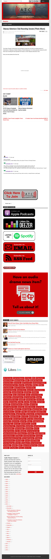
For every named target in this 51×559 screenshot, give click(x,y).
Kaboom (44, 409)
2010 (7, 549)
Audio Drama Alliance (7, 383)
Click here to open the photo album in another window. (15, 88)
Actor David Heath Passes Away (14, 342)
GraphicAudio (21, 399)
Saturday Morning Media (8, 428)
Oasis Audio (29, 419)
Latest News (7, 24)
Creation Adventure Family (17, 392)
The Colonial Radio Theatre (28, 436)
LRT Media (23, 411)
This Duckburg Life (25, 443)
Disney (14, 395)
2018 (7, 495)
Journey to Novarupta (26, 409)
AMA (33, 378)
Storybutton (23, 431)
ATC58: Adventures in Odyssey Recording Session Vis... (13, 511)
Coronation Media (6, 392)
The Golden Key (38, 438)
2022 (7, 487)
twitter (32, 1)
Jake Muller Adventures (29, 407)
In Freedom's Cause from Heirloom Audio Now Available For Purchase (37, 119)
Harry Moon (20, 402)
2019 (7, 493)
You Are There (27, 448)
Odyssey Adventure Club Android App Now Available (25, 109)
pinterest (37, 1)
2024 (7, 483)
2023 (7, 485)
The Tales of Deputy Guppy (8, 443)
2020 (7, 491)
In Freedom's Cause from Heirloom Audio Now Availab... (14, 520)
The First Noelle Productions (27, 438)
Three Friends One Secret (35, 443)
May (8, 533)
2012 (7, 545)
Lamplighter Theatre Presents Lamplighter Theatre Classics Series (13, 119)
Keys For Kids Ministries (8, 411)
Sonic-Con (36, 428)
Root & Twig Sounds (20, 426)
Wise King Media (13, 448)
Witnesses (21, 448)
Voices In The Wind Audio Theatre (29, 445)
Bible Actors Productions (19, 387)
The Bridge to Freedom (39, 433)
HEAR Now (5, 402)
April (8, 535)
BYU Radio (41, 385)
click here (18, 474)
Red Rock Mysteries (25, 424)
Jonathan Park (17, 409)
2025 (7, 481)
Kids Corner (17, 411)
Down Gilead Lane (20, 395)
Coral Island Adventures (38, 390)
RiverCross (33, 424)
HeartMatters (32, 402)
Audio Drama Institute (26, 383)
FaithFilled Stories (6, 397)
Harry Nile (26, 402)
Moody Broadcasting (33, 416)
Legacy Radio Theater (20, 414)
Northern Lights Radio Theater (19, 419)
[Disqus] (25, 138)
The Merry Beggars (19, 440)
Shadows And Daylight (19, 428)
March (8, 537)
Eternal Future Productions (36, 395)
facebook (30, 1)
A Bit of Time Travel (7, 378)
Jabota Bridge (20, 407)
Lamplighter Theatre (40, 411)
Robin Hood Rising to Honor (8, 426)
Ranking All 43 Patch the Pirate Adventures (16, 329)
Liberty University (29, 414)
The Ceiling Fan (18, 436)
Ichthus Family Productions (16, 404)
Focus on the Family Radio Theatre (10, 399)
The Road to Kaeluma (35, 440)
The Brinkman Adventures (8, 436)
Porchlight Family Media (37, 421)
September (9, 525)
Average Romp (28, 385)
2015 (7, 502)
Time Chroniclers (6, 445)
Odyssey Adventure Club (21, 31)
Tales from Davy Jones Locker (32, 431)
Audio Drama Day (17, 383)
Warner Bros (40, 445)
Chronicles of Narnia (21, 390)
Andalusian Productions (18, 380)
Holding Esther (6, 404)
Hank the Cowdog (12, 402)
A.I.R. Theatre (27, 378)
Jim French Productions (7, 409)
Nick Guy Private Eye (7, 419)
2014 (7, 504)
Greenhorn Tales (40, 399)
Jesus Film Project (39, 407)
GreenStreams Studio (30, 399)
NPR (39, 416)
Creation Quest (27, 392)
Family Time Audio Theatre (29, 397)
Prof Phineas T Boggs (7, 424)
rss (39, 1)
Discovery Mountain (7, 395)
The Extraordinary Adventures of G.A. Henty (11, 438)
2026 (7, 479)
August (8, 527)
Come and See (29, 390)
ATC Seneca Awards (39, 378)
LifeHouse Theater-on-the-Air (40, 414)
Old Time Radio (6, 421)
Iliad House (25, 404)
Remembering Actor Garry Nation (14, 336)
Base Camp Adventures (7, 387)
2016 (7, 499)
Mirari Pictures (24, 416)
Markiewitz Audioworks (14, 416)
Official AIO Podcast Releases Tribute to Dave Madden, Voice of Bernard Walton (23, 323)
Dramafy (27, 395)
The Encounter (38, 436)
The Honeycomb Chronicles (8, 440)
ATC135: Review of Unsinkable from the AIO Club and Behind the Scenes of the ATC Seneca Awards (10, 110)
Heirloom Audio (40, 402)
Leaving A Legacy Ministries (8, 414)
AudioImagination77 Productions (39, 383)
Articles (13, 31)
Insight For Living (33, 404)
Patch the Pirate (15, 421)
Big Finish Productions (30, 387)
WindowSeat (5, 448)
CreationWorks (34, 392)
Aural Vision (21, 385)
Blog (15, 31)
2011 (7, 547)
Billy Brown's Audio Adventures (9, 390)
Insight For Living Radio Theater (9, 407)
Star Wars (17, 431)
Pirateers (29, 421)
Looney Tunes (5, 416)
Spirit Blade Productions (8, 431)
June (8, 531)
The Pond (27, 440)
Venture (19, 445)
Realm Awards (16, 424)
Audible (26, 380)
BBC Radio (35, 385)
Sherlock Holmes (28, 428)
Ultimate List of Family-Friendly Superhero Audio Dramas (19, 348)
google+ (35, 1)
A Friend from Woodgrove (18, 378)
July (8, 529)
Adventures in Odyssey (8, 31)
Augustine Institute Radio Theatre (10, 385)
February (9, 539)
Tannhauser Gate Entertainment (9, 433)
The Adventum (30, 433)
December (9, 506)
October (9, 523)
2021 (7, 489)
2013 (7, 543)
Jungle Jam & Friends (36, 409)
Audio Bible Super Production (35, 380)
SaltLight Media (29, 426)
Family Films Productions (17, 397)
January (9, 541)
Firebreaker (38, 397)
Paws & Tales (22, 421)
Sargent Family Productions (39, 426)
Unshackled (14, 445)
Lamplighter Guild (30, 411)
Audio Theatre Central (31, 556)
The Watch (17, 443)
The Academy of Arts (21, 433)
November (9, 508)
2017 (7, 497)
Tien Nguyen (38, 556)
